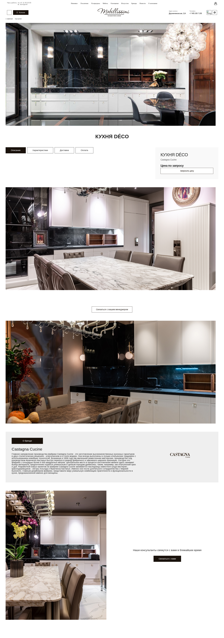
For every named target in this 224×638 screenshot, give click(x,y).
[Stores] (215, 3)
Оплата (84, 150)
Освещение (115, 3)
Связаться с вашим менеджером (112, 309)
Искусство (125, 3)
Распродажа (95, 3)
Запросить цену (187, 171)
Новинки (74, 3)
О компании (152, 3)
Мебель (105, 3)
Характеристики (40, 150)
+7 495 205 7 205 (195, 13)
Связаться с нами (167, 559)
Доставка (64, 150)
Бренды (134, 3)
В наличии (84, 3)
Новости (143, 3)
